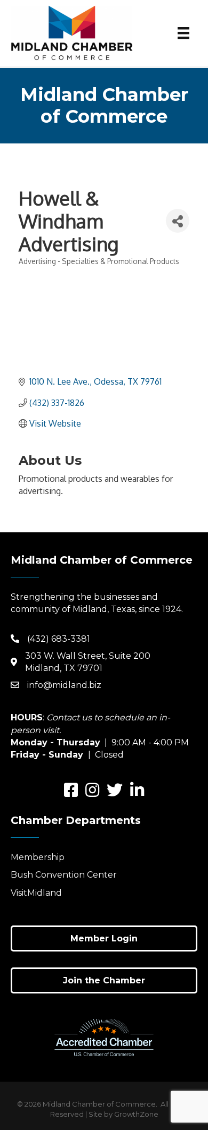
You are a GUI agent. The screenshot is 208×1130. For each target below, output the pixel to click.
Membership (38, 857)
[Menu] (183, 33)
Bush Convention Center (64, 875)
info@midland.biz (64, 685)
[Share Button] (177, 221)
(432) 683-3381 (58, 639)
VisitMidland (36, 893)
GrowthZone (136, 1114)
